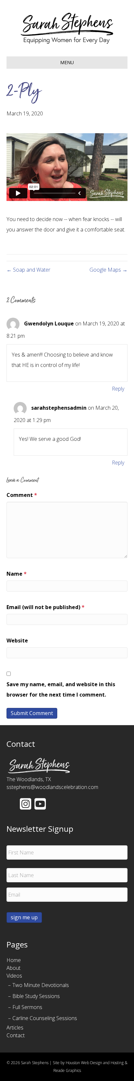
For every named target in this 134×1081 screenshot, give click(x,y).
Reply (118, 388)
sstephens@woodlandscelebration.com (52, 787)
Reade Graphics (67, 1070)
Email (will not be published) (46, 607)
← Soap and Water (28, 269)
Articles (15, 1027)
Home (14, 960)
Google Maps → (108, 269)
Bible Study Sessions (36, 996)
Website (17, 640)
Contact (16, 1035)
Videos (14, 975)
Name (17, 573)
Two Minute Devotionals (40, 985)
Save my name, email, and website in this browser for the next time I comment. (61, 689)
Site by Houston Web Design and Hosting (88, 1062)
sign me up (24, 917)
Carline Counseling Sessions (44, 1018)
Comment (22, 495)
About (13, 967)
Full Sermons (27, 1007)
